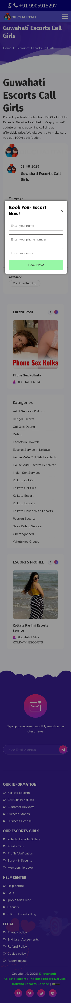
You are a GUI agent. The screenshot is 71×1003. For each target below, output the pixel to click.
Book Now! (36, 265)
